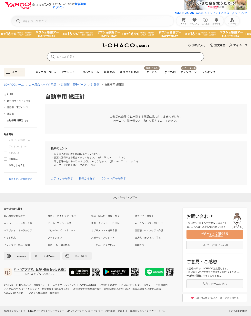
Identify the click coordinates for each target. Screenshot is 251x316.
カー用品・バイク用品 (42, 84)
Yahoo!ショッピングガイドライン (148, 311)
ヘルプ (243, 13)
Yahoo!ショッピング (14, 311)
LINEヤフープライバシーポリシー (46, 311)
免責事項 (122, 311)
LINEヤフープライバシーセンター (85, 311)
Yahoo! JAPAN (184, 13)
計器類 (95, 84)
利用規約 (110, 311)
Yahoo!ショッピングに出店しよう (216, 13)
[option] (20, 159)
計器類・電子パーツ (73, 84)
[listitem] (20, 101)
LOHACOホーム (14, 84)
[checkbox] (5, 159)
